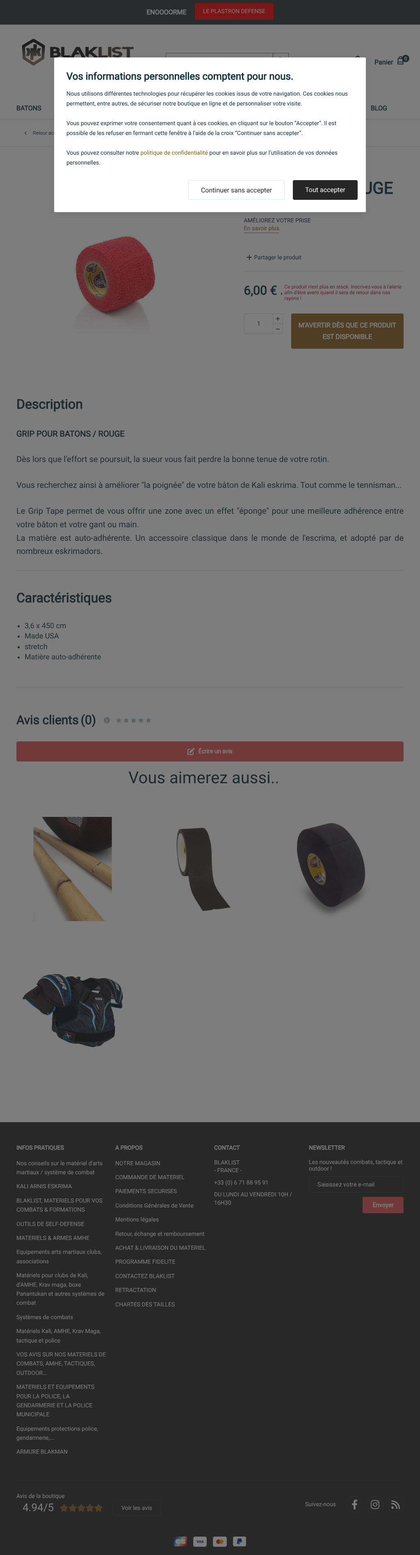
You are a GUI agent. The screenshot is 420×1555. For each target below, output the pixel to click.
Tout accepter (325, 190)
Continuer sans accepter (236, 190)
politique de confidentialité (174, 153)
